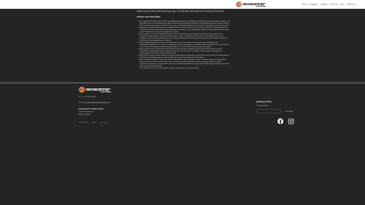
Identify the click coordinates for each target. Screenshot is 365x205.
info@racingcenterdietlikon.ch (97, 102)
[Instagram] (291, 121)
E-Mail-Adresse (262, 105)
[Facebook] (280, 121)
